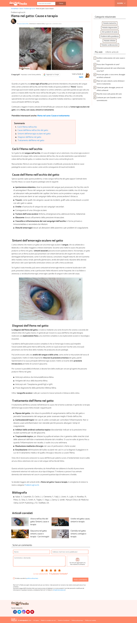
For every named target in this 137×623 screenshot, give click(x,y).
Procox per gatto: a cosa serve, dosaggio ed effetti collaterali (111, 76)
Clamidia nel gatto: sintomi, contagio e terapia (78, 534)
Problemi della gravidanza (110, 36)
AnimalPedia (14, 8)
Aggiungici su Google (52, 74)
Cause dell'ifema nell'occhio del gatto (33, 130)
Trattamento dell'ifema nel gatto (31, 140)
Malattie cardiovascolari (109, 45)
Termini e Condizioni (63, 620)
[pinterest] (32, 612)
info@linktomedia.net (59, 590)
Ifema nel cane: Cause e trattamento (53, 115)
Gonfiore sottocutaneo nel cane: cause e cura (111, 59)
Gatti (81, 77)
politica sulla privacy (32, 578)
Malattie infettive (109, 40)
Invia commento (80, 579)
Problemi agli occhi (29, 8)
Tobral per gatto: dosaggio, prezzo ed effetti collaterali (110, 89)
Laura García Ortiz (23, 24)
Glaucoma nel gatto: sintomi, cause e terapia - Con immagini (39, 534)
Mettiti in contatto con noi (48, 620)
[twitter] (19, 612)
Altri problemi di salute (110, 32)
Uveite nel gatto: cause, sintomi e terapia (80, 520)
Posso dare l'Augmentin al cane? (108, 64)
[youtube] (28, 612)
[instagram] (23, 612)
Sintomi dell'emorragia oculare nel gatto (34, 133)
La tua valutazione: (40, 574)
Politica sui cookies (90, 620)
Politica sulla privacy (77, 620)
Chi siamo (36, 620)
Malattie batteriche (109, 23)
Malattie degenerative (109, 27)
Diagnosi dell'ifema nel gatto (29, 137)
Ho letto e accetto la (26, 578)
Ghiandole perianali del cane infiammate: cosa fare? (111, 69)
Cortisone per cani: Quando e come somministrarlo (109, 99)
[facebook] (15, 612)
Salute (21, 8)
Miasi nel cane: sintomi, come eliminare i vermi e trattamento (111, 82)
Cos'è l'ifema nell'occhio (27, 127)
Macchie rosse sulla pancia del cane (109, 94)
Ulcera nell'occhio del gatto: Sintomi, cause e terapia (39, 521)
